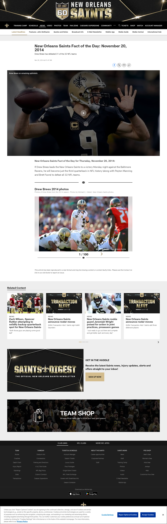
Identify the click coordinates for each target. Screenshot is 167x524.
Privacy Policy (22, 521)
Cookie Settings (108, 515)
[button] (83, 113)
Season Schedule (69, 482)
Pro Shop (147, 450)
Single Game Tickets (69, 470)
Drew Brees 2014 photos (52, 189)
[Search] (119, 25)
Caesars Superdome (41, 478)
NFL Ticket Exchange (69, 474)
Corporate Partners (97, 458)
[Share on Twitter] (119, 66)
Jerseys (147, 466)
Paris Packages (70, 466)
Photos (122, 466)
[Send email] (124, 66)
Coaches (17, 458)
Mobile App (122, 482)
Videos (122, 470)
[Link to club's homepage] (7, 25)
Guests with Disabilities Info (70, 478)
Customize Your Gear (147, 474)
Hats (147, 470)
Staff (97, 462)
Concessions (41, 458)
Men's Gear (147, 454)
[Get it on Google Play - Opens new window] (91, 495)
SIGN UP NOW (95, 377)
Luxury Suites (69, 462)
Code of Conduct (41, 474)
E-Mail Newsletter (122, 478)
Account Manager (69, 454)
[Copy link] (129, 65)
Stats (17, 474)
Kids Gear (147, 462)
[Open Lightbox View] (83, 229)
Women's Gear (147, 458)
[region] (83, 515)
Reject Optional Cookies (128, 515)
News (122, 454)
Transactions (17, 478)
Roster (17, 454)
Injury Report (17, 466)
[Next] (101, 253)
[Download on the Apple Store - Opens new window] (75, 494)
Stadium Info (41, 454)
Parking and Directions (40, 462)
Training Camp (122, 462)
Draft (122, 458)
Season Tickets (70, 458)
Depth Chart (17, 462)
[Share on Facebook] (114, 66)
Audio (122, 474)
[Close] (163, 515)
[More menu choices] (115, 25)
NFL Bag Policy (41, 470)
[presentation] (159, 342)
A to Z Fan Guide (40, 466)
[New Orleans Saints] (83, 505)
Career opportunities (97, 454)
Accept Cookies (148, 515)
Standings (17, 470)
